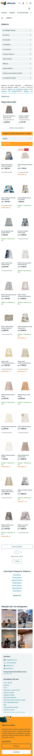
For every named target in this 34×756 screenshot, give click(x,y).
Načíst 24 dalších (17, 546)
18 (20, 552)
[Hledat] (19, 3)
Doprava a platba (9, 692)
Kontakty (6, 685)
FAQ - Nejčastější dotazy (11, 702)
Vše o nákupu (8, 682)
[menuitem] (4, 12)
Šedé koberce (17, 591)
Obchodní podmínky (10, 697)
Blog (5, 705)
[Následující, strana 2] (17, 552)
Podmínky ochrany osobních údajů (14, 700)
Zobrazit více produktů (16, 128)
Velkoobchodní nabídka (11, 707)
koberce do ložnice (9, 91)
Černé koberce (17, 577)
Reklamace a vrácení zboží (12, 690)
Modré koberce (17, 585)
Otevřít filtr (6, 144)
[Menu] (30, 3)
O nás (5, 687)
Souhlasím (16, 752)
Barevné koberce (17, 580)
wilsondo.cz (10, 668)
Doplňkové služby (9, 695)
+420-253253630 (11, 663)
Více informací (6, 741)
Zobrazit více (17, 595)
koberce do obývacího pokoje (18, 89)
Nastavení (16, 746)
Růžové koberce (17, 588)
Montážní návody (9, 710)
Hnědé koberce (17, 583)
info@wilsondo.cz (11, 660)
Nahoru (17, 561)
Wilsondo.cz (10, 665)
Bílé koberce (17, 575)
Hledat (29, 8)
